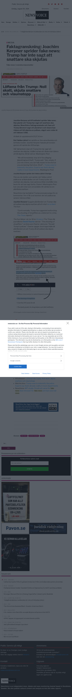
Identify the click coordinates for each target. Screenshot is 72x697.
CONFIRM (18, 366)
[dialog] (36, 348)
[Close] (68, 324)
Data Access (36, 373)
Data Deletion (25, 373)
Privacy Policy (47, 373)
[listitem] (36, 356)
